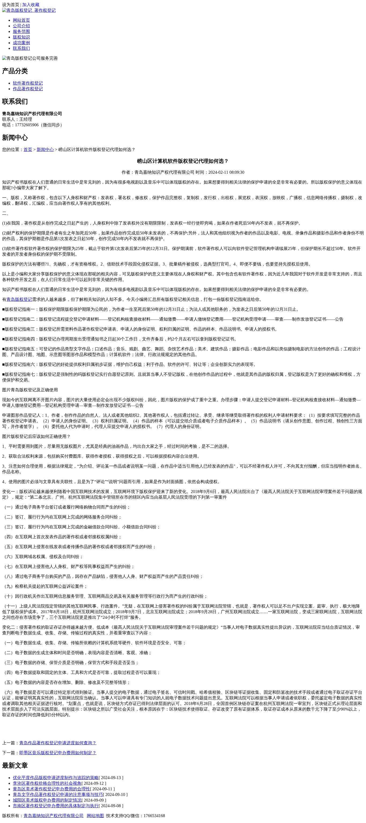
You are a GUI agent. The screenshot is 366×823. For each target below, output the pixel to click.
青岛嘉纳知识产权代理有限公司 (54, 815)
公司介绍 (21, 26)
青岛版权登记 (19, 299)
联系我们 (21, 48)
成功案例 (21, 42)
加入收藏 (30, 4)
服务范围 (21, 31)
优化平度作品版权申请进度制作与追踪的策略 (56, 777)
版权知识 (21, 37)
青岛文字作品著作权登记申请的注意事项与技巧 (58, 794)
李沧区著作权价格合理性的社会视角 (47, 783)
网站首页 (21, 20)
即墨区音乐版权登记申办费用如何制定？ (57, 752)
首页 (28, 149)
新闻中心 (45, 149)
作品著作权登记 (28, 88)
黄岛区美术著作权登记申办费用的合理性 (51, 789)
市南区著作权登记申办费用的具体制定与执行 (56, 805)
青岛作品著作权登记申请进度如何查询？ (57, 743)
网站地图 (95, 815)
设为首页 (10, 4)
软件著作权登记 (28, 83)
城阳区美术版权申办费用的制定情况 (47, 800)
